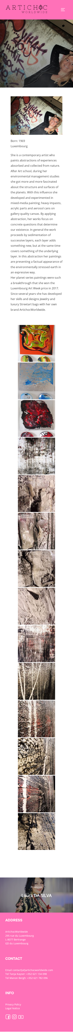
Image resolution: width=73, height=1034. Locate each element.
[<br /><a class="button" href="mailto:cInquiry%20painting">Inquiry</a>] (36, 343)
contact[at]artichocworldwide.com (33, 970)
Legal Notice (12, 1008)
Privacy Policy (13, 1004)
